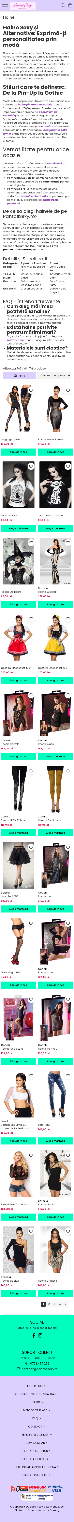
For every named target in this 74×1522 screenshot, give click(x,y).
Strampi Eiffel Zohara (13, 820)
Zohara (5, 816)
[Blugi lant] (55, 1094)
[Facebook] (34, 1335)
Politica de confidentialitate (36, 1394)
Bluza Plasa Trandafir (14, 1204)
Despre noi (35, 1386)
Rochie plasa (46, 744)
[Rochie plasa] (55, 713)
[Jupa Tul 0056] (18, 865)
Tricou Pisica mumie (50, 515)
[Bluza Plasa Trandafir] (18, 1173)
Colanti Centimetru (49, 820)
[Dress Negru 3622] (18, 941)
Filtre (21, 376)
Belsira (5, 893)
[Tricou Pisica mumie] (55, 484)
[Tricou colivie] (18, 484)
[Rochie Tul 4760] (55, 1017)
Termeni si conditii (35, 1434)
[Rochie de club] (55, 1173)
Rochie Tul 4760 (47, 1048)
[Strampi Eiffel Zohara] (18, 789)
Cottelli (5, 740)
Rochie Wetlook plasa (51, 439)
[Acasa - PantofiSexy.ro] (25, 6)
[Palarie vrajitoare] (18, 561)
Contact (35, 1426)
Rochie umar (46, 972)
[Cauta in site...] (63, 5)
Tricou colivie (9, 515)
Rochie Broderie (47, 1280)
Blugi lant (44, 1124)
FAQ (35, 1418)
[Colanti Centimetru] (55, 789)
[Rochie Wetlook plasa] (55, 408)
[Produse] (5, 6)
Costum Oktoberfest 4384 (16, 668)
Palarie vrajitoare (11, 591)
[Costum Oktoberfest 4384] (18, 637)
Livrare (35, 1402)
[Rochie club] (55, 865)
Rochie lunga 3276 (12, 1048)
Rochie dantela (10, 744)
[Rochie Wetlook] (55, 561)
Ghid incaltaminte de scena (35, 1467)
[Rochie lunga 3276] (18, 1017)
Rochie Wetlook (47, 591)
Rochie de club (47, 1204)
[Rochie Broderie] (55, 1249)
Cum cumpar (35, 1443)
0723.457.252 (39, 1363)
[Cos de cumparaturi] (70, 5)
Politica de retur (35, 1451)
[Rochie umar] (55, 941)
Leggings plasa (10, 439)
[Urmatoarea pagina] (65, 1304)
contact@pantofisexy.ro (39, 1369)
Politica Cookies (35, 1459)
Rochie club (45, 896)
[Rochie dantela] (18, 713)
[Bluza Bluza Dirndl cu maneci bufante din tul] (18, 1094)
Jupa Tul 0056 (9, 896)
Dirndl (4, 1121)
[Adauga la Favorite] (31, 390)
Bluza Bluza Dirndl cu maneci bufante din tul (15, 1126)
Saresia (43, 588)
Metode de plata (35, 1410)
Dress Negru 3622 (11, 972)
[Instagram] (40, 1335)
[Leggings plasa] (18, 408)
